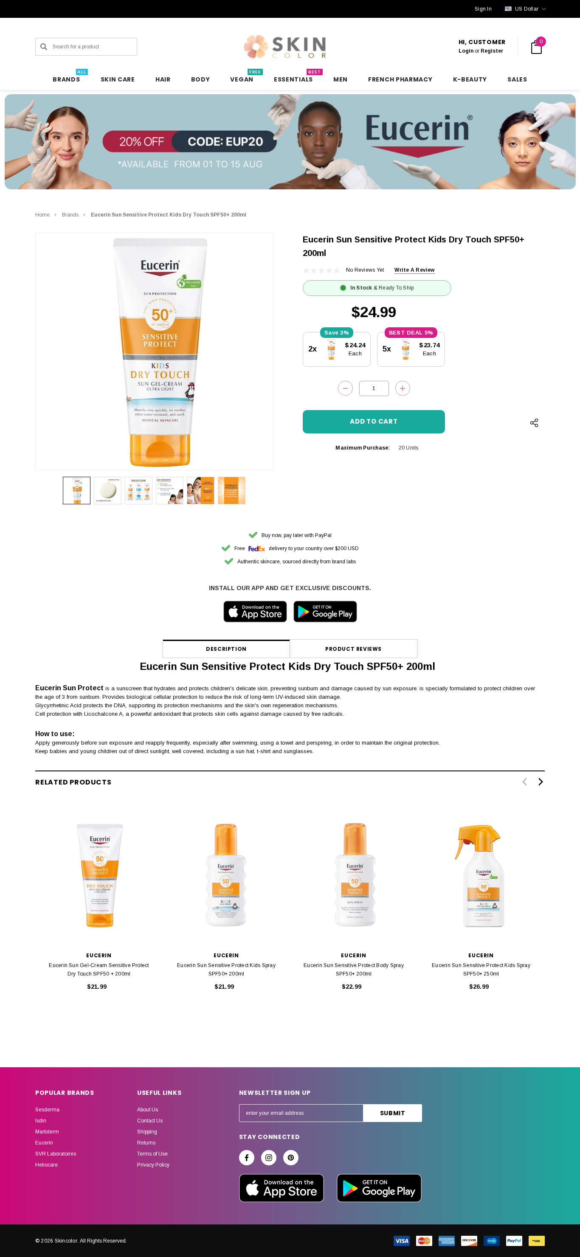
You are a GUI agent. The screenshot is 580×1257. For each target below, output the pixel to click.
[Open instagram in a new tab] (268, 1157)
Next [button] (540, 781)
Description (226, 648)
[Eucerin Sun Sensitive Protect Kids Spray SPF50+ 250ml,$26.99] (481, 875)
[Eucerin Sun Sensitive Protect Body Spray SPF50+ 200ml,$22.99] (354, 875)
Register (492, 51)
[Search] (43, 46)
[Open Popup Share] (534, 422)
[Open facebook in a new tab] (246, 1157)
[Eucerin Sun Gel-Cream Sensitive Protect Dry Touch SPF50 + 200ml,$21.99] (99, 875)
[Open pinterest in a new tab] (290, 1157)
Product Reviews (353, 648)
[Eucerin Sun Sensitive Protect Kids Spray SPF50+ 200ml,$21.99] (226, 875)
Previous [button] (524, 781)
